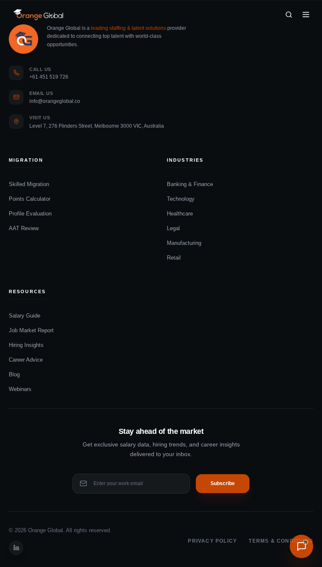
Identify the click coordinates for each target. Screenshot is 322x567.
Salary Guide (24, 315)
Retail (174, 258)
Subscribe (222, 483)
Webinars (20, 389)
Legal (173, 228)
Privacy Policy (212, 541)
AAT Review (24, 228)
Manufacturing (184, 243)
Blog (14, 374)
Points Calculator (29, 199)
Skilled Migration (29, 184)
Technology (181, 199)
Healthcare (180, 213)
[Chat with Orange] (301, 546)
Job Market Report (31, 330)
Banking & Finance (190, 184)
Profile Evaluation (30, 213)
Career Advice (26, 360)
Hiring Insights (26, 345)
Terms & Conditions (281, 541)
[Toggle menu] (306, 14)
